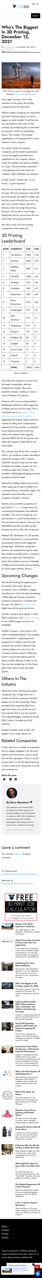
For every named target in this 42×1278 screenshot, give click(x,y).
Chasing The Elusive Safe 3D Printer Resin (27, 1128)
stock (18, 51)
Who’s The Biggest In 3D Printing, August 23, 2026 (26, 984)
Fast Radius (27, 604)
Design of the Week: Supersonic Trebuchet (24, 925)
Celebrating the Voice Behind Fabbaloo (24, 964)
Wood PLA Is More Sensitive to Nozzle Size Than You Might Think (27, 943)
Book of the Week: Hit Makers (24, 1093)
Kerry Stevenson (9, 47)
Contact (5, 1230)
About (4, 1226)
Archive (5, 1237)
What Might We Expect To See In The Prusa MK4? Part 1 (27, 1166)
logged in (17, 853)
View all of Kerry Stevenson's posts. (20, 829)
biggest (8, 51)
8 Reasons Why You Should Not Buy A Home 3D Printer (27, 1146)
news (11, 49)
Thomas (16, 507)
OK (36, 1267)
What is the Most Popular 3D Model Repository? (27, 1072)
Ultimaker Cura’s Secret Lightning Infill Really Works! (25, 1112)
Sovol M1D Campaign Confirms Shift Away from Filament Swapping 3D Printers (26, 1027)
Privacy (5, 1233)
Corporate (5, 49)
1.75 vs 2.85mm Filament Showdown (26, 1203)
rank (13, 51)
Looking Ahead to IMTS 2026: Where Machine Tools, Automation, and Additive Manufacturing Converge (25, 1006)
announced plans (32, 617)
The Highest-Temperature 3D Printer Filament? (27, 1185)
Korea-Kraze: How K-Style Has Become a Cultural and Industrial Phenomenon (27, 1049)
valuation (24, 51)
